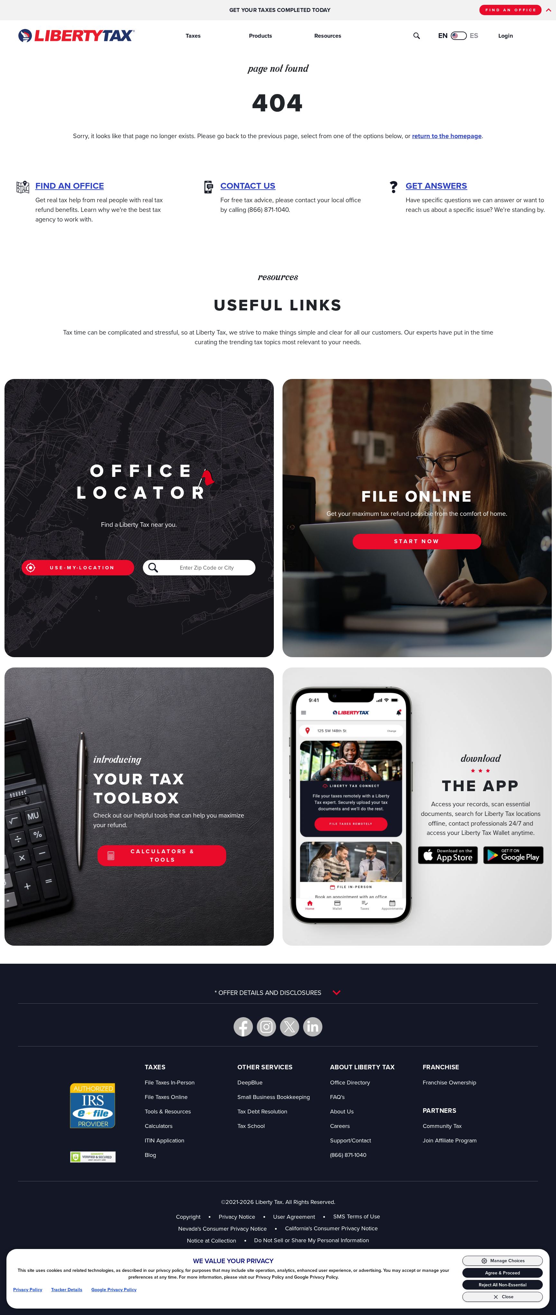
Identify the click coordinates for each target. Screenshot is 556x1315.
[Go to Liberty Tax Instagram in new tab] (266, 1026)
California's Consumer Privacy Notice (331, 1228)
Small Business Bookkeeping (273, 1097)
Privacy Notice (237, 1217)
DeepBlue (250, 1082)
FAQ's (337, 1097)
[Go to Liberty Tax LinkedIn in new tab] (312, 1026)
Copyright (188, 1217)
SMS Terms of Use (356, 1216)
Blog (150, 1155)
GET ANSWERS (436, 185)
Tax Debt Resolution (262, 1111)
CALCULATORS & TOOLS (163, 855)
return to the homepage (447, 136)
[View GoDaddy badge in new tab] (93, 1157)
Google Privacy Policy (113, 1289)
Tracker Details (66, 1289)
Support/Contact (350, 1140)
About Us (342, 1111)
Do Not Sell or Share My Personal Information (311, 1240)
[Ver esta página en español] (459, 36)
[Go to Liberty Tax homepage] (76, 35)
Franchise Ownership (449, 1082)
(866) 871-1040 (348, 1155)
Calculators (158, 1126)
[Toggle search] (416, 36)
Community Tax (442, 1126)
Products (260, 36)
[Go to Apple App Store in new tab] (448, 855)
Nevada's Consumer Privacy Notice (227, 1229)
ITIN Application (164, 1140)
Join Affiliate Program (450, 1140)
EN (443, 35)
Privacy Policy (27, 1289)
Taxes (193, 36)
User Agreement (294, 1217)
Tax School (251, 1126)
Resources (327, 36)
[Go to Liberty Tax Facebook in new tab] (243, 1026)
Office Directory (350, 1082)
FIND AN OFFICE (511, 10)
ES (474, 35)
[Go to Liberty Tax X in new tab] (289, 1026)
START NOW (417, 541)
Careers (340, 1126)
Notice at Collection (217, 1240)
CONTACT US (247, 185)
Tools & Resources (168, 1111)
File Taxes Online (166, 1097)
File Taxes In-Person (170, 1082)
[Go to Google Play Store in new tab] (513, 855)
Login (505, 36)
